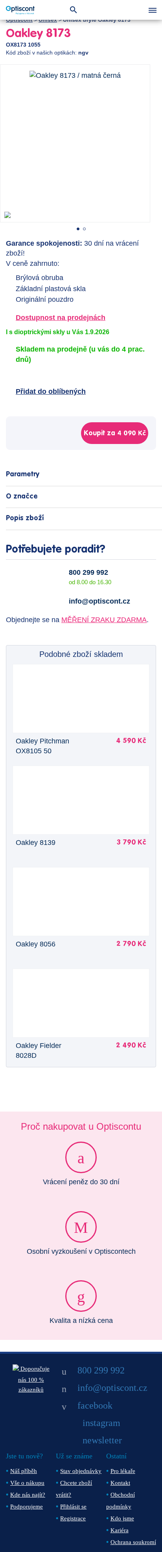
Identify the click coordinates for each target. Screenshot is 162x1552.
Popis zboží (25, 518)
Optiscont (19, 20)
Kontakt (120, 1483)
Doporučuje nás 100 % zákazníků (34, 1379)
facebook (94, 1405)
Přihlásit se (73, 1506)
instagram (101, 1423)
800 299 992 (88, 572)
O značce (22, 496)
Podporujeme (26, 1506)
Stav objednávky (80, 1471)
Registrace (73, 1518)
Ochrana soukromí (133, 1542)
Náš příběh (23, 1471)
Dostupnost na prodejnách (60, 318)
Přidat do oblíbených (51, 391)
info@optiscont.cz (99, 601)
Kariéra (119, 1530)
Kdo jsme (122, 1518)
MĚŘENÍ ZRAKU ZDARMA (104, 620)
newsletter (102, 1440)
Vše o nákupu (27, 1483)
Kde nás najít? (27, 1495)
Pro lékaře (122, 1471)
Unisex (48, 20)
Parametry (22, 474)
